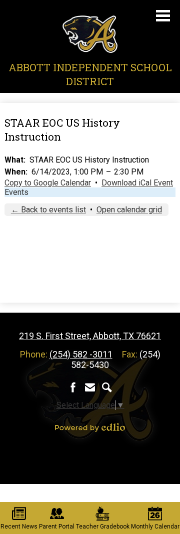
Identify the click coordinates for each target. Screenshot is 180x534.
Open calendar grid (129, 209)
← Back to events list (48, 209)
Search (107, 387)
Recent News (19, 526)
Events (16, 192)
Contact (90, 387)
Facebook (73, 387)
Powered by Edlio (90, 427)
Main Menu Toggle (163, 15)
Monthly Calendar (155, 526)
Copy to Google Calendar (47, 182)
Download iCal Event (137, 182)
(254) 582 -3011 (81, 354)
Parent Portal (56, 526)
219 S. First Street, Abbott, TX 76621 (90, 336)
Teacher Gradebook (103, 526)
